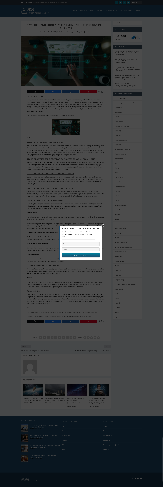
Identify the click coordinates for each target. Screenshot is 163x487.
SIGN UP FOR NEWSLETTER (81, 255)
